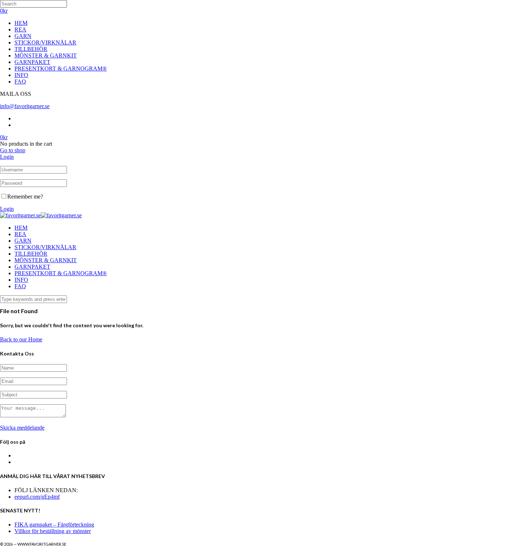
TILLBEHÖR (30, 49)
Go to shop (12, 150)
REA (20, 29)
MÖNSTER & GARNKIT (45, 55)
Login (7, 157)
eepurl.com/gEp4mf (37, 497)
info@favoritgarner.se (25, 106)
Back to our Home (21, 339)
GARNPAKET (32, 62)
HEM (21, 23)
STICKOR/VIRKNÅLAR (45, 42)
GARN (22, 36)
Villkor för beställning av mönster (52, 531)
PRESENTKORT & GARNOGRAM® (60, 68)
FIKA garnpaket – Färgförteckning (54, 524)
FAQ (20, 81)
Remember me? (25, 196)
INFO (21, 75)
